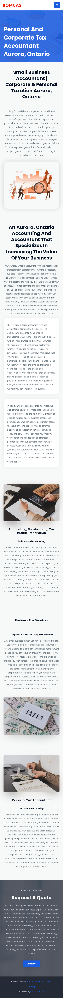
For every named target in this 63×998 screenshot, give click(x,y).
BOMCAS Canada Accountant (39, 981)
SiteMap (32, 986)
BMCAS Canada (37, 991)
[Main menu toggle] (57, 5)
